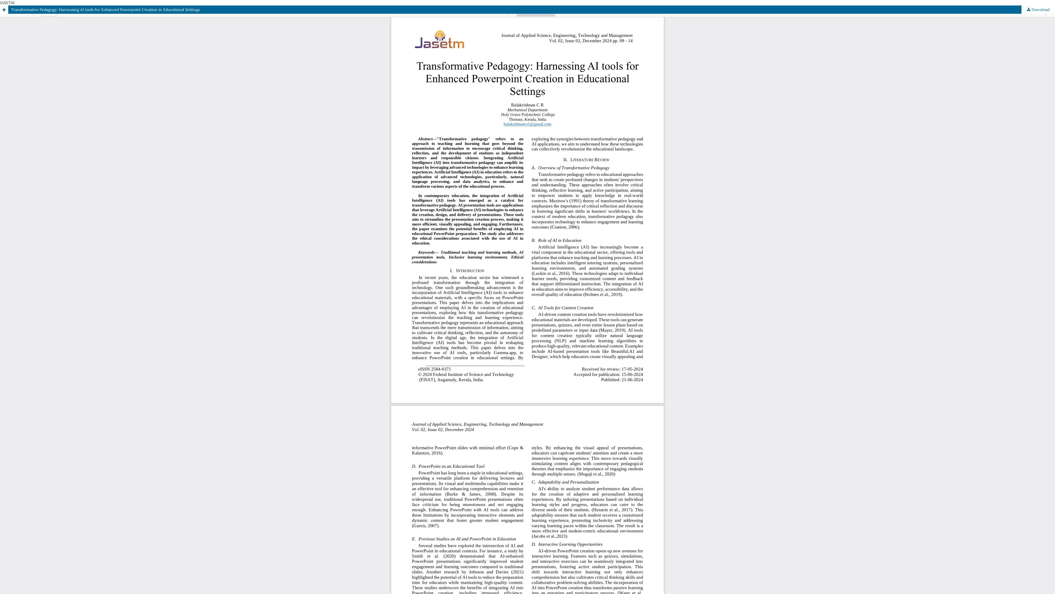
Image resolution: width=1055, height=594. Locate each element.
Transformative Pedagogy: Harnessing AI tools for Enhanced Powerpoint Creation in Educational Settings (105, 9)
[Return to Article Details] (4, 10)
